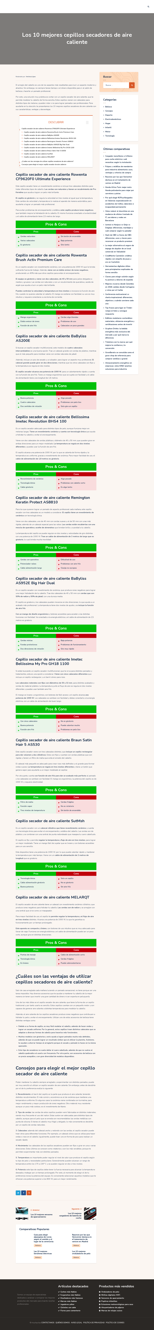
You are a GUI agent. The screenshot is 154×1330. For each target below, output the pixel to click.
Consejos (109, 111)
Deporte (108, 115)
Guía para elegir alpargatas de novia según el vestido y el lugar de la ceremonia (43, 1238)
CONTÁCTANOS (47, 1322)
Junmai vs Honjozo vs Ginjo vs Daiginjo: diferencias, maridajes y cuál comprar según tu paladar (119, 228)
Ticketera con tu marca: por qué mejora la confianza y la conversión (118, 345)
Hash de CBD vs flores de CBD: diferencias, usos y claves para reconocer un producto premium (118, 238)
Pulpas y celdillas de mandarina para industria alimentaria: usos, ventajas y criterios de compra (119, 169)
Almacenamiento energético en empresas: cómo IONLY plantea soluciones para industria (118, 366)
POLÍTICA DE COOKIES (115, 1322)
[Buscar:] (119, 85)
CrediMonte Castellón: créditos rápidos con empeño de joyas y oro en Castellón (118, 259)
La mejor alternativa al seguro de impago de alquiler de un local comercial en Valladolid (119, 248)
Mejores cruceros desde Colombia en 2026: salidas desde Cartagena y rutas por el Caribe (119, 287)
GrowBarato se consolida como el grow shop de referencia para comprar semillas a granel (119, 355)
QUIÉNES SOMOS (63, 1322)
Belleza (38, 1245)
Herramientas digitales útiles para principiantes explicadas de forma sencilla (119, 269)
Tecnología (110, 136)
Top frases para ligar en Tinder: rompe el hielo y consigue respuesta (118, 311)
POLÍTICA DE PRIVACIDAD (94, 1322)
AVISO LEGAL (76, 1322)
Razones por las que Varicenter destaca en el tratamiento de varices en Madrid (82, 1238)
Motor (107, 131)
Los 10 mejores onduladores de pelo (81, 1252)
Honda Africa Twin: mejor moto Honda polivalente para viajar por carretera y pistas (119, 190)
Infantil (108, 127)
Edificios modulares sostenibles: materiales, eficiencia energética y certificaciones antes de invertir (119, 321)
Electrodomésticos (113, 119)
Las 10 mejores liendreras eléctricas (43, 1252)
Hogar (107, 123)
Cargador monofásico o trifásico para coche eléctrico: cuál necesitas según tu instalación (118, 159)
